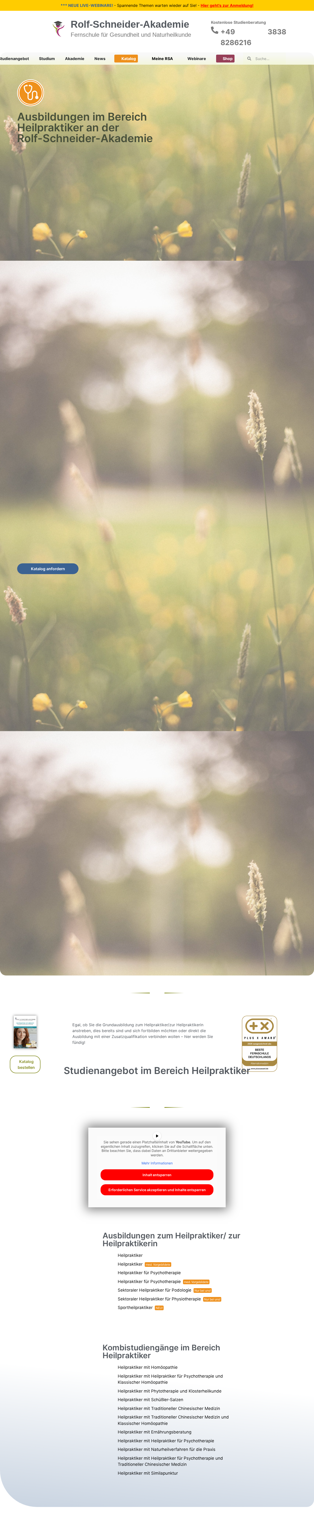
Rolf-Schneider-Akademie (130, 24)
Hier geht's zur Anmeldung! (227, 5)
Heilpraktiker (130, 1255)
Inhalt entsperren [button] (157, 1175)
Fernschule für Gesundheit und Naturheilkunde (131, 34)
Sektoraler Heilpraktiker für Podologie (154, 1290)
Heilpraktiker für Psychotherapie (149, 1272)
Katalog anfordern (48, 568)
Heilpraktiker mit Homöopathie (148, 1367)
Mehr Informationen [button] (157, 1163)
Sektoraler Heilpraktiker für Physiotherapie (159, 1298)
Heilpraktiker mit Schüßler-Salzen (150, 1399)
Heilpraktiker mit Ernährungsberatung (154, 1432)
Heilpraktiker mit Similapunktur (148, 1473)
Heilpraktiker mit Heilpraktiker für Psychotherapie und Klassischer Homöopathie (170, 1379)
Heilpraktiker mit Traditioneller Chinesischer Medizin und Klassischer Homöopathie (173, 1420)
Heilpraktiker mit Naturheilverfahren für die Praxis (166, 1449)
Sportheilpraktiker (135, 1307)
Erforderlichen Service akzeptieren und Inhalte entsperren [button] (157, 1190)
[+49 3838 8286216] (214, 30)
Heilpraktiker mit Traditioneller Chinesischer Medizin (169, 1408)
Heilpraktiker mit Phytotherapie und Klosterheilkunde (170, 1391)
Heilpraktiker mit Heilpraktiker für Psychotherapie (166, 1440)
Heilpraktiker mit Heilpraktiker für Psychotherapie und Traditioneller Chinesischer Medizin (170, 1461)
